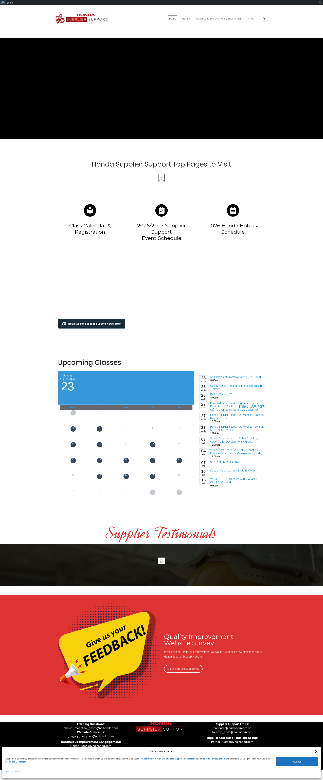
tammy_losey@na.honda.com (232, 732)
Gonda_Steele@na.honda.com (90, 746)
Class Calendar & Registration (90, 229)
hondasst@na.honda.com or (232, 728)
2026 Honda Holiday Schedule (233, 229)
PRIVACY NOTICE (13, 772)
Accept (297, 761)
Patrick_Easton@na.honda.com (232, 742)
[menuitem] (3, 2)
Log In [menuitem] (10, 2)
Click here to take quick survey (183, 668)
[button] (316, 751)
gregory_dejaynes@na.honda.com (91, 736)
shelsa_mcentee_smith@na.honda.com (91, 728)
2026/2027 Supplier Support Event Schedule (161, 232)
